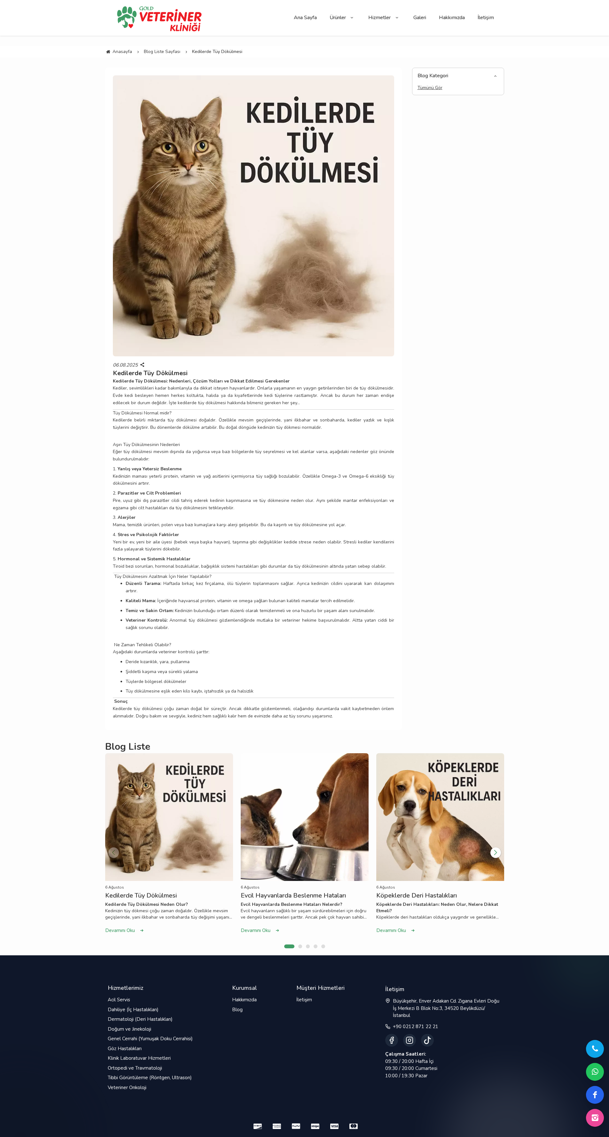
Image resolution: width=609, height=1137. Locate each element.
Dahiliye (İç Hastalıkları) (133, 1009)
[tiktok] (427, 1040)
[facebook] (391, 1040)
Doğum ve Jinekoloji (129, 1029)
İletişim (304, 1000)
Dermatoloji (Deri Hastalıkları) (140, 1019)
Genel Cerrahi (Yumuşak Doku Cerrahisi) (150, 1038)
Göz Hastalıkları (125, 1048)
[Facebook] (595, 1095)
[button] (289, 946)
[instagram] (409, 1040)
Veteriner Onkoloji (127, 1087)
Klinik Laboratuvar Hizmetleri (139, 1058)
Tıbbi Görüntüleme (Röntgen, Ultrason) (150, 1077)
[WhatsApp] (595, 1072)
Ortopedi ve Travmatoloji (135, 1068)
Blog (237, 1009)
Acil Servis (119, 1000)
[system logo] (159, 18)
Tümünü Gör (430, 88)
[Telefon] (595, 1049)
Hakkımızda (244, 1000)
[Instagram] (595, 1118)
